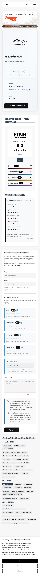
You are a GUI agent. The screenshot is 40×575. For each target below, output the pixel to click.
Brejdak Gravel (7, 487)
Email (6, 280)
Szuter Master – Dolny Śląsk (20, 459)
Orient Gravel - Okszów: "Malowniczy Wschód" (16, 463)
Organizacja (14, 323)
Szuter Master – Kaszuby (10, 498)
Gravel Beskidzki (27, 484)
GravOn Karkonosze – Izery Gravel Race (14, 509)
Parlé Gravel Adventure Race (11, 470)
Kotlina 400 (25, 473)
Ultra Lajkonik (7, 459)
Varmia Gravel (7, 466)
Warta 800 (30, 491)
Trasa (12, 310)
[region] (20, 556)
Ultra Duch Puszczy (19, 445)
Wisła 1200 (18, 484)
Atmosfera (13, 335)
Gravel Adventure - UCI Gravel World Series (15, 452)
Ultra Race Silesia (24, 498)
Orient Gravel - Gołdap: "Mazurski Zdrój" (14, 519)
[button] (34, 4)
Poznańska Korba (19, 466)
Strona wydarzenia (17, 106)
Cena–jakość (14, 347)
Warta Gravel (32, 519)
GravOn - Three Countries (10, 456)
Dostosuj (20, 566)
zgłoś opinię (30, 238)
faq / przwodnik (14, 265)
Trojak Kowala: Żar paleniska (11, 473)
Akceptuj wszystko (20, 561)
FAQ (19, 160)
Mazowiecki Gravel (27, 470)
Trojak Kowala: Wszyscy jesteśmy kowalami (15, 523)
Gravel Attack (18, 487)
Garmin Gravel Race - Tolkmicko (12, 494)
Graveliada (27, 487)
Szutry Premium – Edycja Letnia (12, 516)
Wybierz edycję (12, 361)
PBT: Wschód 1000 (8, 449)
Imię (6, 272)
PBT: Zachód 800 (8, 505)
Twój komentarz (10, 377)
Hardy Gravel (24, 456)
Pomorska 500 (7, 445)
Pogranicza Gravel (8, 477)
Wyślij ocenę (13, 430)
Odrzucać (20, 571)
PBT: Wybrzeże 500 (8, 512)
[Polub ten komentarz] (31, 201)
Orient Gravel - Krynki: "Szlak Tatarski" (13, 491)
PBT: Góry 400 (7, 484)
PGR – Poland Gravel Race (23, 512)
